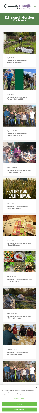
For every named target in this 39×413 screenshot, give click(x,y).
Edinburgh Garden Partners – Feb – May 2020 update (19, 317)
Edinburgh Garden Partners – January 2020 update (17, 353)
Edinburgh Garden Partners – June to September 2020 (19, 280)
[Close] (37, 387)
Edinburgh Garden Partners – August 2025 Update (17, 62)
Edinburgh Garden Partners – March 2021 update (17, 207)
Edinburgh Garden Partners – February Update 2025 (17, 98)
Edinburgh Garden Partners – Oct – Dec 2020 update (19, 244)
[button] (34, 6)
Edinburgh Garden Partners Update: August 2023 (17, 135)
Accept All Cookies (19, 409)
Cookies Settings (19, 398)
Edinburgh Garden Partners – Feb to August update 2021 (19, 171)
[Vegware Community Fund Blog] (17, 6)
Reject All (19, 404)
